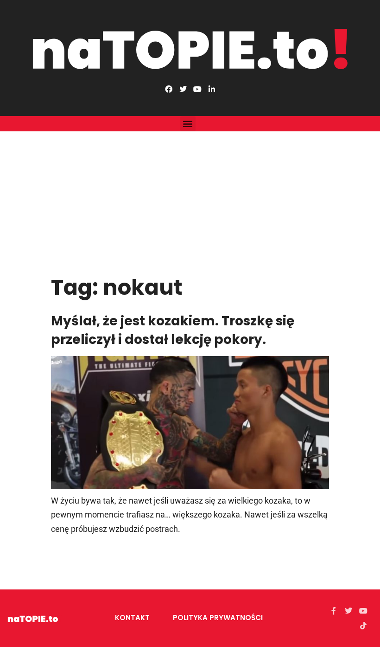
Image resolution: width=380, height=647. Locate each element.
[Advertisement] (190, 201)
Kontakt (132, 617)
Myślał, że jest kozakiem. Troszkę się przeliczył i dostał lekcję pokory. (172, 330)
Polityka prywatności (218, 617)
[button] (188, 123)
